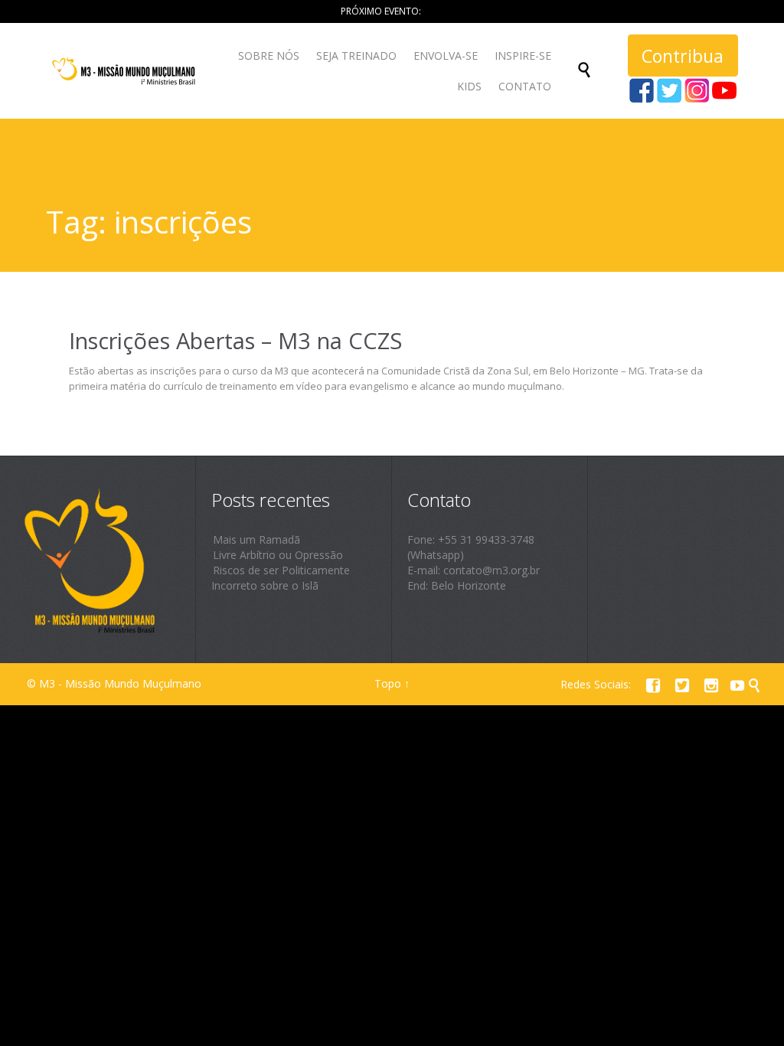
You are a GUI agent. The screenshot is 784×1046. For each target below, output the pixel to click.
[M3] (125, 71)
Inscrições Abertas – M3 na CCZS (235, 340)
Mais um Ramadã (256, 539)
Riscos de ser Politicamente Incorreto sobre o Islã (280, 578)
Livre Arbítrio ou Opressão (278, 555)
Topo (387, 683)
